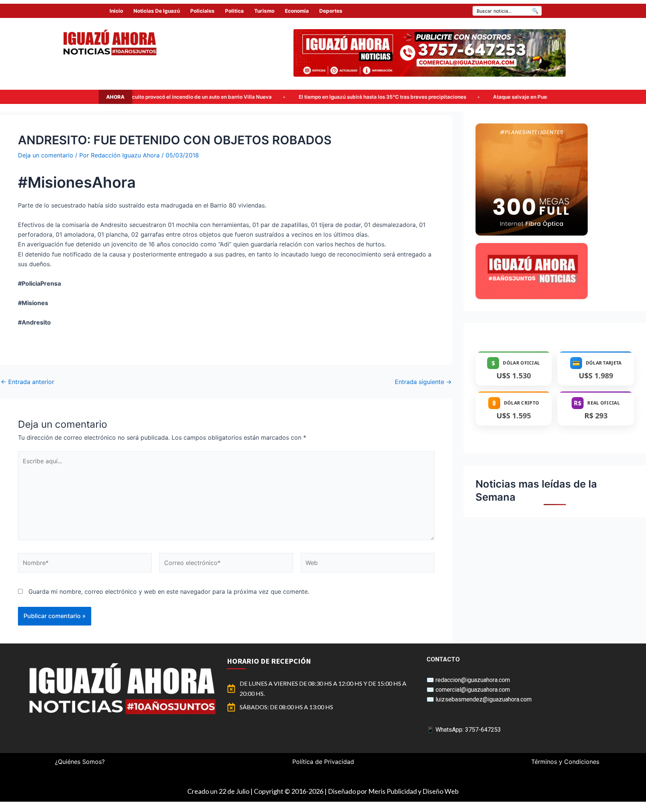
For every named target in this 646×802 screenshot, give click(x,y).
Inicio (116, 11)
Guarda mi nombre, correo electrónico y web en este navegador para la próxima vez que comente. (168, 591)
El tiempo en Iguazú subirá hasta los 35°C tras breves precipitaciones (316, 97)
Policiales (202, 11)
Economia (297, 11)
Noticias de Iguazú (156, 11)
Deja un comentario (45, 155)
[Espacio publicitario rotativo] (429, 53)
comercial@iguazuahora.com (473, 689)
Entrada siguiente (423, 382)
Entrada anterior (27, 382)
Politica (234, 11)
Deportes (330, 11)
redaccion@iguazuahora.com (473, 679)
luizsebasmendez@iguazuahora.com (484, 699)
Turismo (264, 11)
